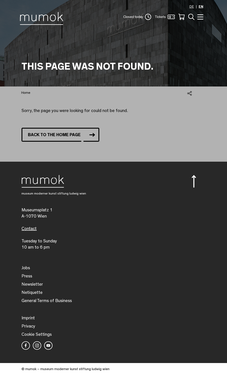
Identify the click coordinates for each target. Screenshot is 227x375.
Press (27, 276)
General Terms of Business (47, 300)
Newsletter (32, 284)
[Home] (42, 17)
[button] (137, 17)
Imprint (28, 318)
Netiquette (32, 292)
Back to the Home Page (54, 135)
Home (25, 92)
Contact (29, 228)
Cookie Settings (37, 334)
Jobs (26, 268)
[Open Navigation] (199, 16)
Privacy (28, 326)
